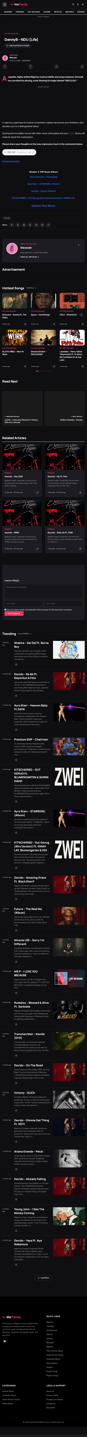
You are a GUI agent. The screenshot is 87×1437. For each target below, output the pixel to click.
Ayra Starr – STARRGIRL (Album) (43, 184)
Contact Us (50, 1403)
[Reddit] (36, 224)
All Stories (23, 634)
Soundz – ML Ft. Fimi (57, 476)
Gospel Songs (52, 1371)
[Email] (42, 224)
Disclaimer (50, 1408)
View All (30, 288)
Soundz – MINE (12, 532)
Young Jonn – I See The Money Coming (29, 1211)
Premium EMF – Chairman (31, 739)
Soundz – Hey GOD (14, 476)
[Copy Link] (48, 224)
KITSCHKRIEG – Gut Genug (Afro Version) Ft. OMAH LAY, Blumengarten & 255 (31, 846)
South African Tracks (11, 1399)
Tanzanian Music (53, 1359)
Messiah (9, 492)
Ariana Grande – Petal (28, 1151)
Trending (50, 1326)
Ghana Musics (52, 1363)
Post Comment (14, 613)
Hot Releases (51, 1330)
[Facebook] (11, 224)
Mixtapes (50, 1343)
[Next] (81, 315)
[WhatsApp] (30, 224)
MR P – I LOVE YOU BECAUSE (26, 973)
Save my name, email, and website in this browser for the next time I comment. (39, 610)
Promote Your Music (54, 1399)
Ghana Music (7, 1403)
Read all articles (29, 257)
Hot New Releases (11, 33)
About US (50, 1391)
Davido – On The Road (28, 1065)
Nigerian (8, 473)
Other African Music (54, 1351)
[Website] (79, 245)
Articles (49, 1338)
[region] (43, 332)
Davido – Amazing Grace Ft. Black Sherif (30, 879)
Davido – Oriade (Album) (43, 191)
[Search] (73, 4)
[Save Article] (25, 324)
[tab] (37, 371)
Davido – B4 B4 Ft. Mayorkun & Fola (26, 676)
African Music (8, 1391)
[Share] (82, 66)
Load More (45, 1278)
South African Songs (54, 1355)
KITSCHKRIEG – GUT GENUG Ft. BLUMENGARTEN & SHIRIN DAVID (31, 775)
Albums (49, 1334)
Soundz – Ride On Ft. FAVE (60, 532)
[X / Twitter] (17, 224)
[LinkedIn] (23, 224)
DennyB (7, 218)
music (71, 133)
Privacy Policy (52, 1395)
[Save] (56, 66)
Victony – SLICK (24, 1093)
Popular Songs (52, 1375)
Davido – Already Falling (30, 1179)
